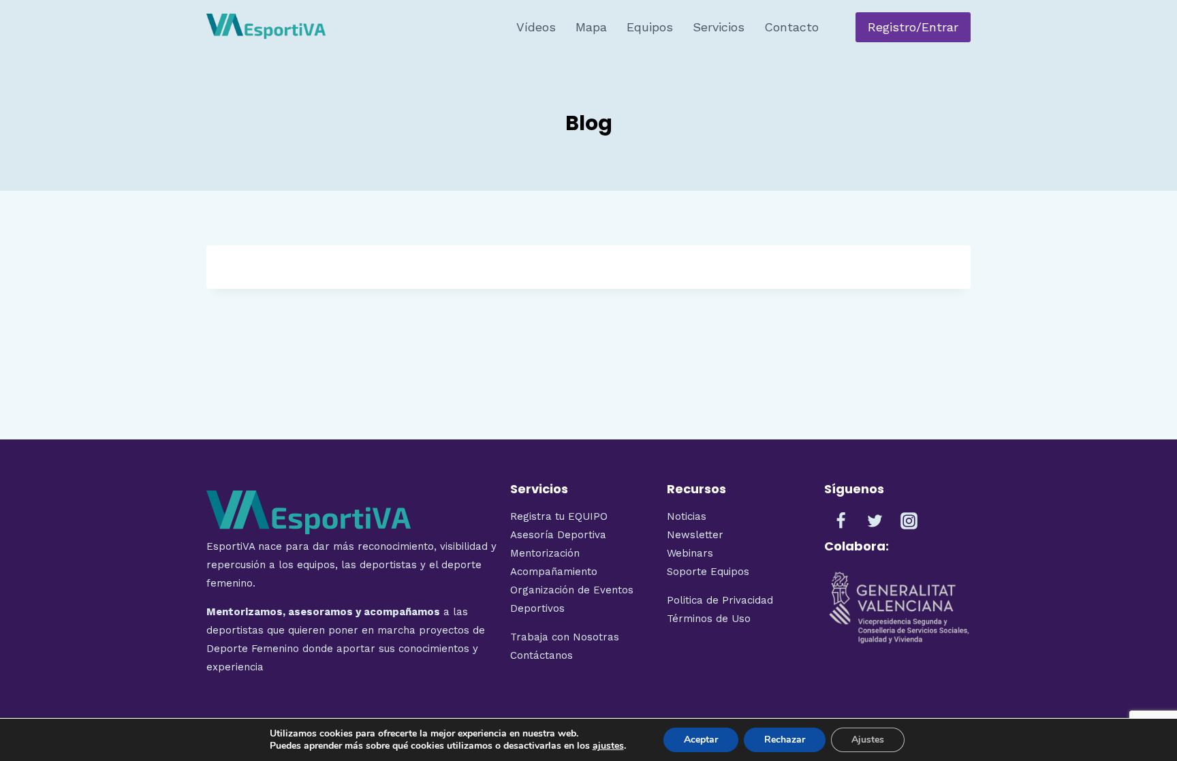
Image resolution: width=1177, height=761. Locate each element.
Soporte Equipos (710, 571)
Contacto (791, 27)
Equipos (650, 27)
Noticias (686, 516)
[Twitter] (875, 520)
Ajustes (867, 739)
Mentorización (545, 553)
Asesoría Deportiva (558, 535)
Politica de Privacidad (720, 600)
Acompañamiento (553, 571)
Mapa (591, 27)
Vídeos (536, 27)
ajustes (608, 746)
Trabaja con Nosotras (564, 637)
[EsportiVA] (266, 27)
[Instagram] (909, 520)
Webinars (690, 553)
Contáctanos (541, 655)
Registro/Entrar (913, 27)
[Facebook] (841, 520)
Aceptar (701, 739)
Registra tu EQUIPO (559, 516)
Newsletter (695, 535)
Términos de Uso (709, 618)
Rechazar (784, 739)
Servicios (718, 27)
